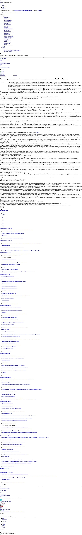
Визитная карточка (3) (7, 19)
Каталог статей (4, 8)
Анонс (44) (5, 18)
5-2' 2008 (15, 75)
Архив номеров (2, 75)
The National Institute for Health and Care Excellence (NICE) (12, 50)
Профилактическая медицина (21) (9, 37)
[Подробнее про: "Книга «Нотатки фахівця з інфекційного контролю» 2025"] (12, 12)
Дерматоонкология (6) (7, 43)
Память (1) (5, 44)
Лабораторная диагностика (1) (8, 28)
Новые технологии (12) (7, 31)
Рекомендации (4, 6)
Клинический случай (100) (8, 25)
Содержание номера (3, 76)
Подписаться (2, 56)
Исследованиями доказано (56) (8, 22)
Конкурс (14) (6, 27)
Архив (3, 7)
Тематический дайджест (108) (8, 45)
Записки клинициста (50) (7, 21)
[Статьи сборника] (41, 58)
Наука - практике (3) (7, 30)
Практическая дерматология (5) (8, 35)
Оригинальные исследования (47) (9, 32)
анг (2, 2)
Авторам (3, 46)
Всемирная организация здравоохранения (10, 49)
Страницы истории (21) (7, 40)
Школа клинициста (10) (7, 42)
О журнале (3, 15)
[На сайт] (2, 71)
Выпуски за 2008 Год (4, 210)
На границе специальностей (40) (8, 29)
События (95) (6, 39)
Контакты (3, 527)
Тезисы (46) (5, 41)
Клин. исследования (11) (7, 24)
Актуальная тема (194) (7, 17)
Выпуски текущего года (4, 468)
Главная (3, 5)
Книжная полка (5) (6, 26)
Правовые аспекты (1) (7, 34)
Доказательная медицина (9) (8, 20)
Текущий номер (4, 519)
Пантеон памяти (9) (6, 33)
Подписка (3, 47)
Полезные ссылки (4, 526)
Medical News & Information (8, 51)
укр (0, 2)
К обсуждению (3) (6, 23)
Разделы (4, 16)
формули (37, 132)
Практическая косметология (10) (8, 36)
